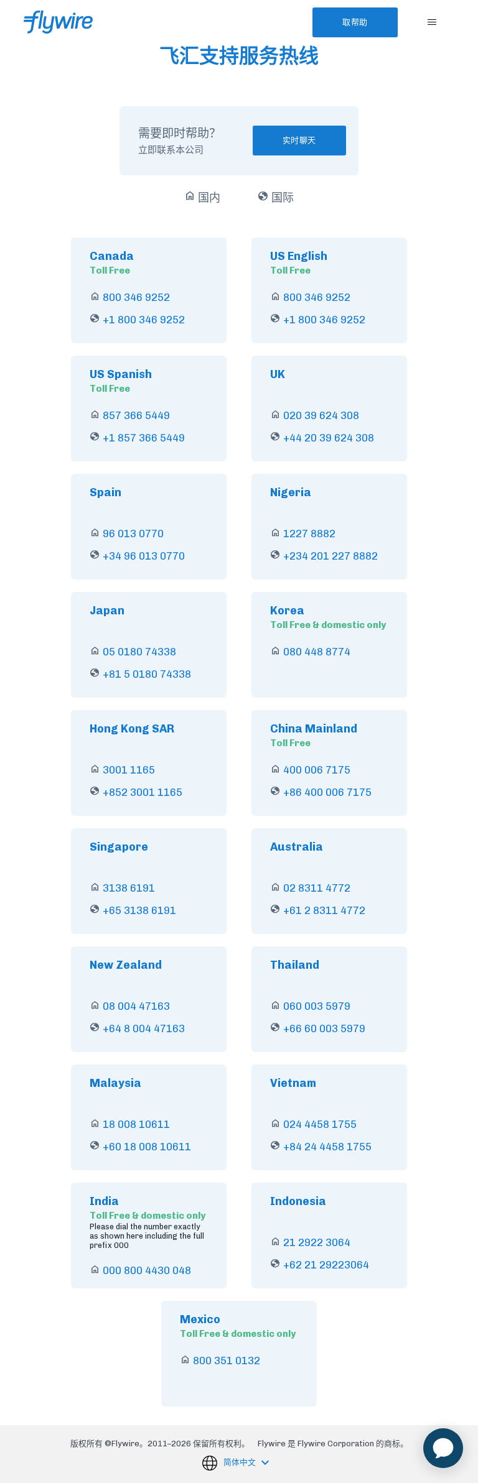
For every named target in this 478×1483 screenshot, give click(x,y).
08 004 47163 (136, 1006)
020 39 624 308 (321, 415)
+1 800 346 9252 (144, 319)
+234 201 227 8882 (330, 556)
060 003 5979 (316, 1006)
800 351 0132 (226, 1360)
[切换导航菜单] (432, 22)
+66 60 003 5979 (324, 1028)
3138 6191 (129, 888)
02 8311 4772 (316, 888)
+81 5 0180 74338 (147, 674)
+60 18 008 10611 (147, 1146)
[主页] (58, 22)
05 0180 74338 (139, 651)
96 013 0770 (133, 533)
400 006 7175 (316, 770)
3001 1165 (129, 770)
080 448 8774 (316, 651)
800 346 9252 (136, 297)
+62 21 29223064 (326, 1265)
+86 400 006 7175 (327, 792)
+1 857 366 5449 (144, 438)
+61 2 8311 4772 (324, 910)
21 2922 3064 (316, 1242)
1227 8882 (309, 533)
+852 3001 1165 (142, 792)
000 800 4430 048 (147, 1270)
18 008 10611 (136, 1124)
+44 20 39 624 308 (328, 438)
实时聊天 (299, 140)
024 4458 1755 (320, 1124)
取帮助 (355, 22)
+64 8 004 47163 (144, 1028)
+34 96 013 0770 (144, 556)
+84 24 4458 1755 (327, 1146)
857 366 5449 (136, 415)
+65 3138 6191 (139, 910)
